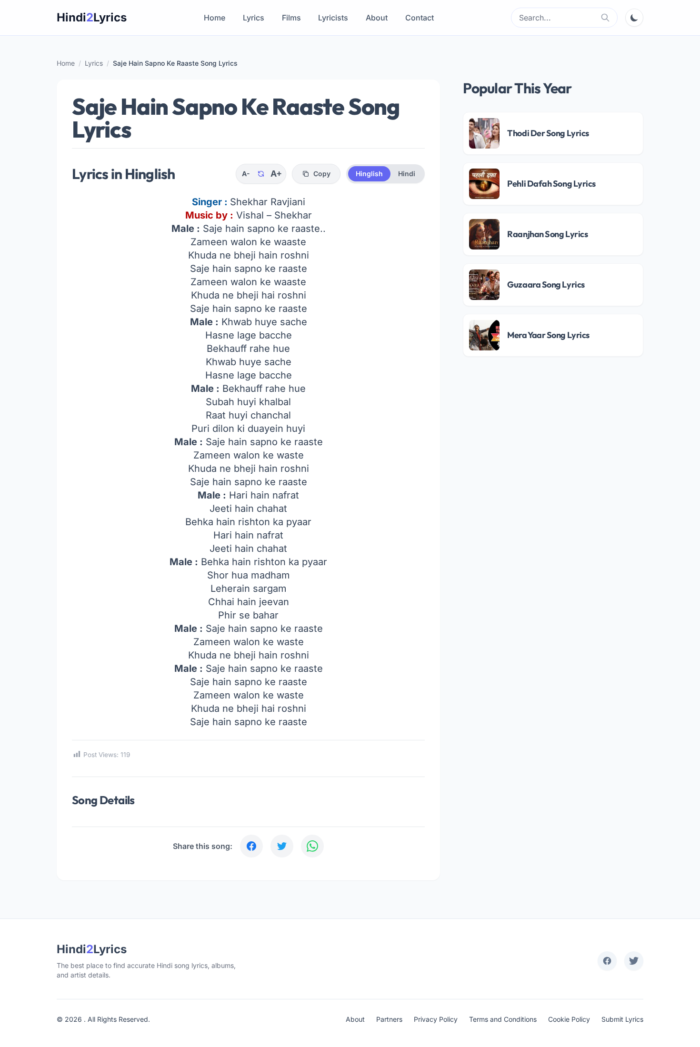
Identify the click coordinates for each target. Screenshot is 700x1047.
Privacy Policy (436, 1019)
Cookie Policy (569, 1019)
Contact (419, 17)
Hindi (406, 174)
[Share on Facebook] (251, 846)
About (377, 17)
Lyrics (253, 17)
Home (214, 17)
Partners (389, 1019)
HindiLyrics (92, 17)
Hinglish (369, 174)
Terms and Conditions (503, 1019)
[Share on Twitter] (281, 846)
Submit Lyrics (622, 1019)
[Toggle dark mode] (634, 18)
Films (291, 17)
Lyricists (333, 17)
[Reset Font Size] (261, 173)
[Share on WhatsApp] (312, 846)
